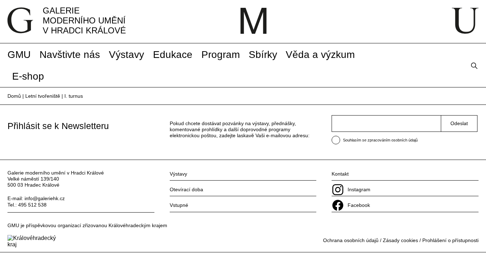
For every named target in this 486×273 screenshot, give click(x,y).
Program (220, 54)
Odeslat (459, 123)
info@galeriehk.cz (45, 198)
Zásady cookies (400, 240)
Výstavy (126, 54)
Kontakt (340, 174)
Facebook (359, 205)
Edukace (172, 54)
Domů (14, 96)
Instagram (359, 189)
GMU (19, 54)
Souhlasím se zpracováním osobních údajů (380, 140)
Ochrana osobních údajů (351, 240)
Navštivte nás (69, 54)
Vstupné (179, 205)
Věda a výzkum (320, 54)
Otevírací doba (186, 189)
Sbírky (263, 54)
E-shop (28, 76)
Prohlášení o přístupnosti (450, 240)
